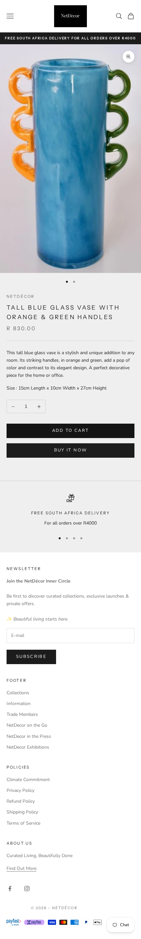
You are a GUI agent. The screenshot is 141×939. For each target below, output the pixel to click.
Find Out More (21, 868)
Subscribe (31, 657)
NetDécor (20, 296)
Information (18, 703)
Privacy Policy (20, 790)
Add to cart (70, 430)
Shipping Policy (22, 812)
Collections (18, 693)
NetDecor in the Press (29, 736)
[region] (70, 510)
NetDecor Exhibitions (28, 747)
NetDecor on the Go (27, 725)
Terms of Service (23, 823)
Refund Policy (21, 801)
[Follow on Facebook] (10, 888)
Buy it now (70, 450)
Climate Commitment (28, 779)
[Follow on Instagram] (27, 888)
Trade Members (22, 714)
